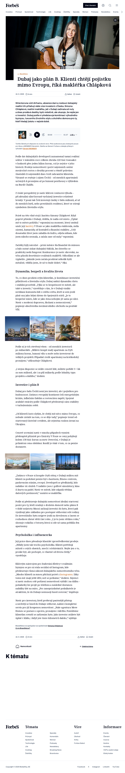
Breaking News (55, 750)
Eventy (115, 12)
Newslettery (105, 12)
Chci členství (90, 5)
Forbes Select (79, 743)
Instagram (96, 767)
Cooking (57, 12)
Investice (9, 12)
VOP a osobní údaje (110, 750)
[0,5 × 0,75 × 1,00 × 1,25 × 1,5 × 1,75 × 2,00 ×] (73, 135)
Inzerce (106, 740)
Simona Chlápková (55, 626)
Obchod (77, 736)
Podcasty (94, 12)
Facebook (81, 767)
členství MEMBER (30, 149)
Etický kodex (108, 753)
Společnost (29, 12)
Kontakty (106, 746)
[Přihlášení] (103, 5)
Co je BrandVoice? (23, 628)
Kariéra (106, 743)
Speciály (76, 12)
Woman (85, 12)
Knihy (76, 740)
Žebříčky (66, 12)
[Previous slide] (3, 12)
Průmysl (19, 12)
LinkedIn (106, 767)
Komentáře (54, 736)
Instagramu (66, 574)
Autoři (76, 733)
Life (49, 12)
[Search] (110, 5)
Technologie (41, 12)
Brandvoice (54, 753)
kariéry (29, 226)
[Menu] (116, 5)
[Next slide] (121, 12)
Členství (106, 736)
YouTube (115, 767)
